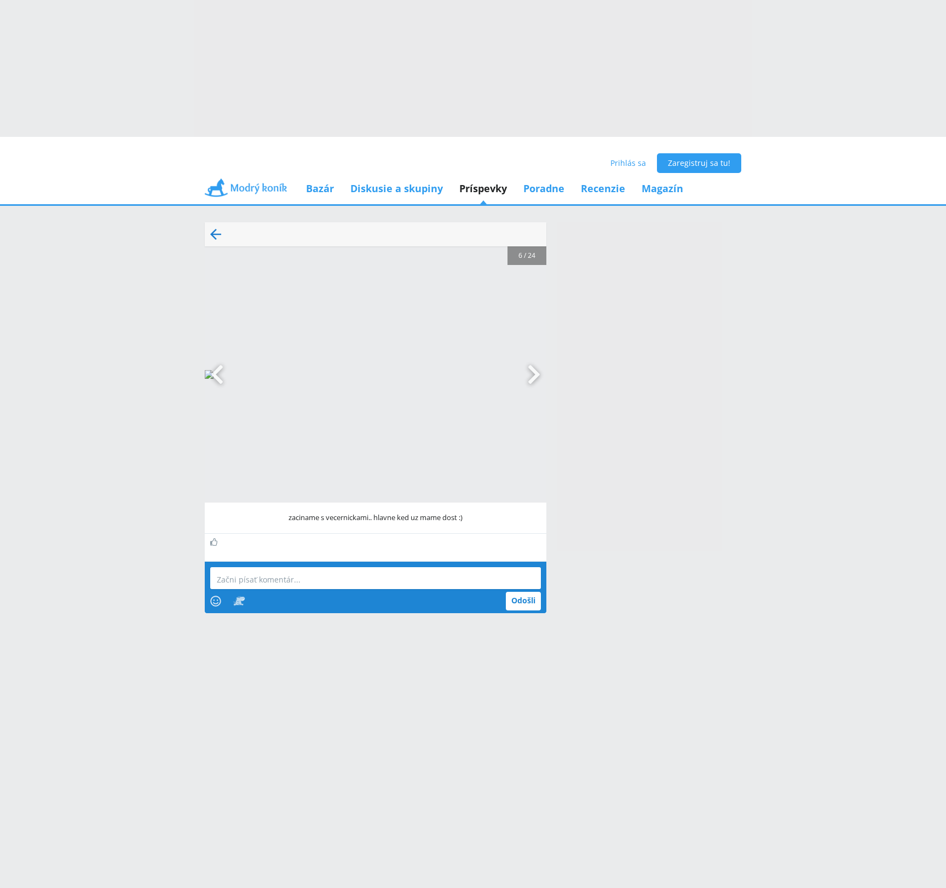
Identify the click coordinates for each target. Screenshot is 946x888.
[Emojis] (216, 601)
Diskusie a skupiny (396, 188)
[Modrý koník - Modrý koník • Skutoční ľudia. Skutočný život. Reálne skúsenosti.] (246, 191)
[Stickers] (239, 601)
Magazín (662, 188)
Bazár (320, 188)
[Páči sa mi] (215, 542)
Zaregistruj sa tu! (699, 163)
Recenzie (603, 188)
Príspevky (483, 188)
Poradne (543, 188)
